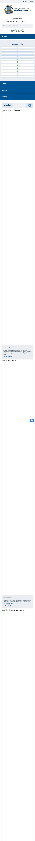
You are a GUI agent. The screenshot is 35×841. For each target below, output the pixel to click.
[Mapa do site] (22, 21)
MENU (5, 36)
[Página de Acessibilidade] (25, 21)
